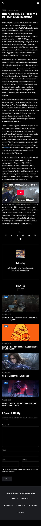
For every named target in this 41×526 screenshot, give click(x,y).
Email (4, 460)
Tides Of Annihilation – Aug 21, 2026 (15, 376)
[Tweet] (11, 236)
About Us (15, 498)
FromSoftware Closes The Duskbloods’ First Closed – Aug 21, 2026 (19, 404)
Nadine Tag (20, 263)
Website (24, 460)
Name (4, 450)
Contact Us (25, 498)
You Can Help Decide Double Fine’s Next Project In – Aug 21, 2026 (20, 348)
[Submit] (23, 236)
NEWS (4, 10)
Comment (5, 425)
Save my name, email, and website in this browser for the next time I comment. (20, 470)
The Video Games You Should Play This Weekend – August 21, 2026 (20, 319)
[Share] (5, 236)
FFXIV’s (7, 148)
